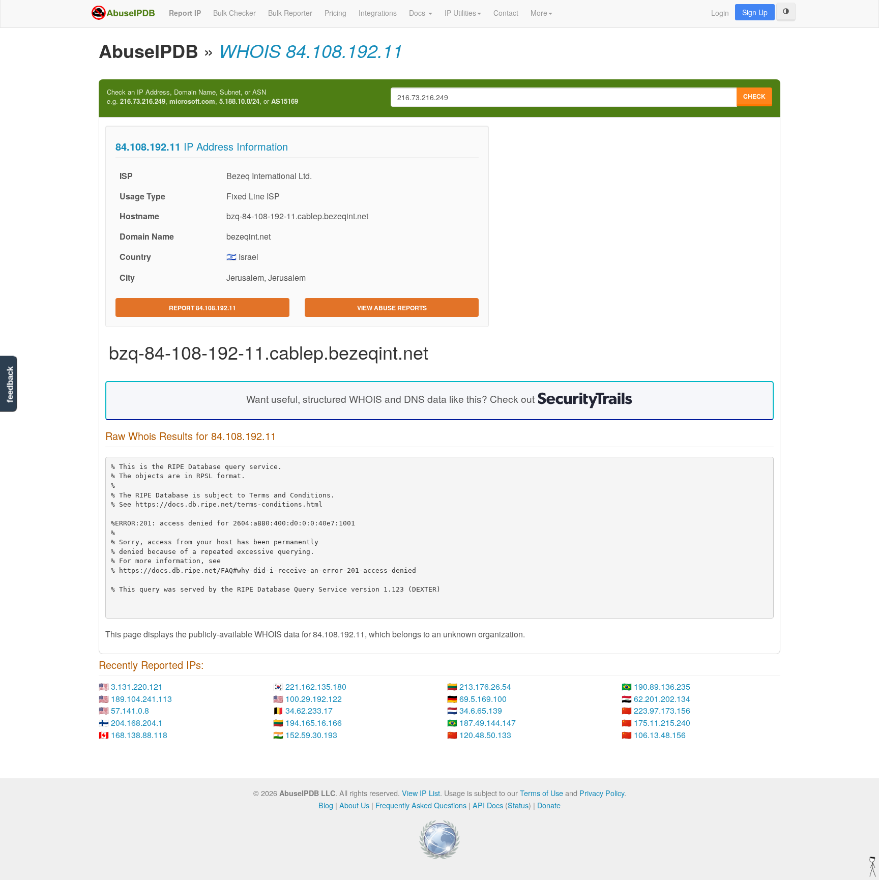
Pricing (335, 13)
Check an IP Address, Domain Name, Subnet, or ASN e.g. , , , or (202, 96)
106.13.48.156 (660, 735)
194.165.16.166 (313, 722)
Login (720, 13)
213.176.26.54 (485, 686)
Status (518, 805)
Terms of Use (541, 792)
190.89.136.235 (662, 686)
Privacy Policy (601, 792)
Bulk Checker (234, 13)
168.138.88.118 (139, 735)
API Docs (488, 805)
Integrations (378, 13)
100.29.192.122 (313, 699)
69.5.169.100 (483, 699)
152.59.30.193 (311, 735)
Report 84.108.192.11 (202, 307)
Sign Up (755, 12)
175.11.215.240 (662, 722)
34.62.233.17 (309, 710)
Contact (505, 13)
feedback (10, 385)
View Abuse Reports (392, 307)
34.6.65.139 (480, 710)
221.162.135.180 (315, 686)
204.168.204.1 (137, 722)
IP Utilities (460, 13)
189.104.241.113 (141, 699)
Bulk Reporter (290, 13)
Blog (325, 805)
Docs (418, 13)
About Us (354, 805)
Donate (549, 805)
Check (754, 96)
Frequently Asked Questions (420, 805)
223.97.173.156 (662, 710)
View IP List (421, 792)
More (539, 13)
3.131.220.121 (137, 686)
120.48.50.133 (485, 735)
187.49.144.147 (487, 722)
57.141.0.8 (130, 710)
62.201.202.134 (662, 699)
